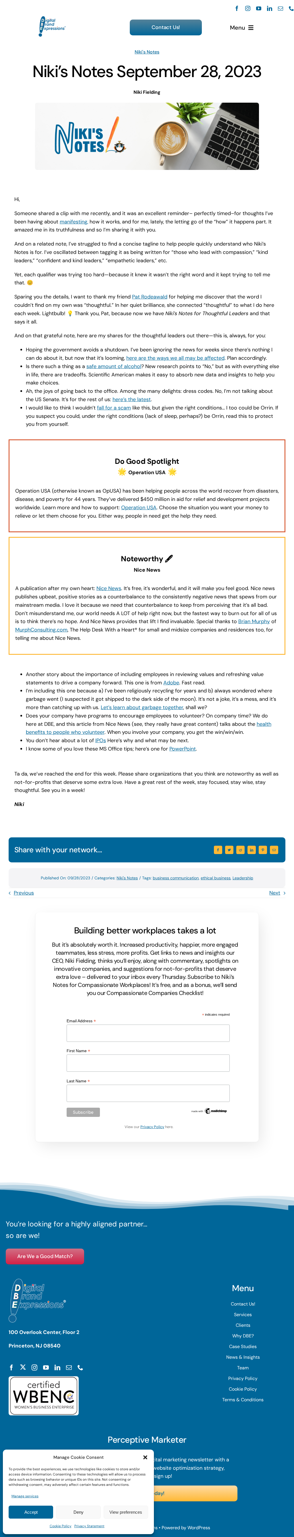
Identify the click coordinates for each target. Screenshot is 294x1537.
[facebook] (236, 8)
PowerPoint (182, 748)
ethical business (216, 878)
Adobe (171, 682)
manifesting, (74, 221)
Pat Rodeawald (149, 296)
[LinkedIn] (251, 849)
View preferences (125, 1512)
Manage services (24, 1496)
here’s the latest (132, 399)
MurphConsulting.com (41, 629)
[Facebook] (218, 849)
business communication (176, 878)
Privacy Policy (152, 1126)
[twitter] (23, 1367)
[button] (145, 1457)
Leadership (243, 878)
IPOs (100, 740)
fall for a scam (114, 407)
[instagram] (247, 8)
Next (274, 892)
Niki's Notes (147, 52)
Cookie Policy (60, 1526)
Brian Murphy (254, 621)
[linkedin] (269, 8)
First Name (78, 1051)
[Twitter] (229, 849)
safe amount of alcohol (113, 366)
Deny (79, 1512)
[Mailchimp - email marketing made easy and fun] (209, 1109)
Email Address (81, 1021)
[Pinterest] (262, 849)
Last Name (78, 1081)
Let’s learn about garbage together (142, 707)
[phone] (291, 8)
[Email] (274, 849)
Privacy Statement (89, 1526)
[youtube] (258, 8)
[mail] (280, 8)
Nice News (108, 588)
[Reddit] (240, 849)
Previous (24, 892)
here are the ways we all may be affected (175, 358)
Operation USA (138, 507)
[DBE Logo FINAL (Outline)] (52, 18)
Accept (31, 1512)
